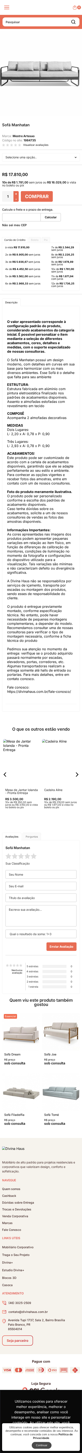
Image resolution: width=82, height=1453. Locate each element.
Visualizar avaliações (35, 144)
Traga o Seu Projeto (15, 1255)
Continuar (41, 1445)
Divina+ (7, 1262)
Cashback (9, 1195)
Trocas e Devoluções (16, 1209)
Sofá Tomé (51, 1114)
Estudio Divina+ (13, 1270)
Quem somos (11, 1188)
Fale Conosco (11, 1229)
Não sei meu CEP (14, 225)
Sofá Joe (50, 1054)
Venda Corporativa (15, 1216)
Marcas (7, 1222)
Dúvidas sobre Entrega (18, 1202)
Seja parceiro (17, 1340)
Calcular (51, 217)
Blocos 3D (9, 1278)
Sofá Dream (12, 1054)
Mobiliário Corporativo (17, 1247)
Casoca (7, 1285)
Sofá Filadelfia (14, 1114)
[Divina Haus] (13, 1149)
